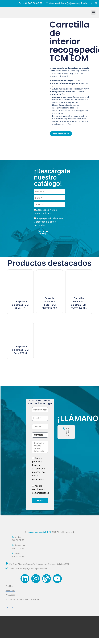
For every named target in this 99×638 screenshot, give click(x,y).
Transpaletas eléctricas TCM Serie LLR (20, 304)
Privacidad (10, 595)
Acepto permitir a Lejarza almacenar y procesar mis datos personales (39, 468)
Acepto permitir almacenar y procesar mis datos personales (49, 222)
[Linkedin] (24, 578)
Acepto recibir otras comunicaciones (40, 489)
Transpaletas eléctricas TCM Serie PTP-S (20, 350)
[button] (93, 12)
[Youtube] (57, 578)
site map (9, 607)
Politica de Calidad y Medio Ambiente (22, 599)
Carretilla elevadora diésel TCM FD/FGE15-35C (49, 303)
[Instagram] (35, 578)
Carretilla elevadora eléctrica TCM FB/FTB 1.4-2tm (79, 303)
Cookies (9, 586)
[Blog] (46, 578)
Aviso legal (10, 590)
